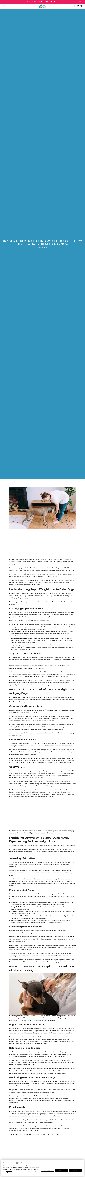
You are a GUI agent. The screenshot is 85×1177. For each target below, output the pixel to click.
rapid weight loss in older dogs (28, 790)
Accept (75, 1170)
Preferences (47, 1170)
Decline (61, 1170)
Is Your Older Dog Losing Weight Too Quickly (45, 1120)
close (4, 1)
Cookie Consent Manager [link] (9, 1162)
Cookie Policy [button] (9, 1171)
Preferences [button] (10, 1172)
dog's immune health (16, 735)
